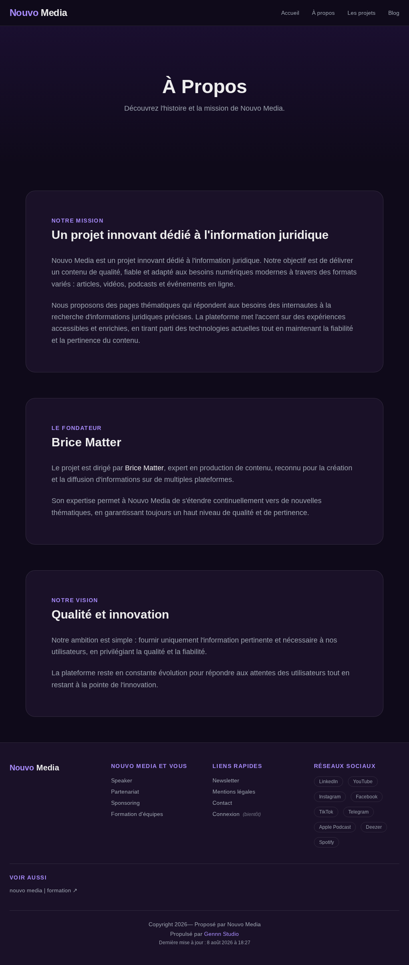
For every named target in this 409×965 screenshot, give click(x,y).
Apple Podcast (335, 827)
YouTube (363, 781)
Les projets (361, 13)
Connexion (236, 814)
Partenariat (125, 791)
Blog (393, 13)
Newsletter (225, 780)
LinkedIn (328, 781)
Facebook (366, 797)
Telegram (358, 812)
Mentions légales (233, 791)
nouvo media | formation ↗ (43, 890)
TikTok (326, 812)
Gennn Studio (221, 934)
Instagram (330, 797)
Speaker (121, 780)
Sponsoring (125, 803)
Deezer (374, 827)
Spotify (326, 842)
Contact (222, 803)
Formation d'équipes (137, 814)
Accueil (290, 13)
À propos (323, 13)
